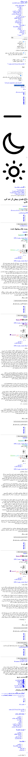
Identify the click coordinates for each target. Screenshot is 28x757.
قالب (20, 8)
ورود (20, 80)
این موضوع (20, 46)
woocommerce (20, 696)
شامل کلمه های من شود (15, 54)
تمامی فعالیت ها (17, 26)
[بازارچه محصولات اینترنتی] (12, 104)
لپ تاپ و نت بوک (15, 210)
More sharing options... (22, 224)
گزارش (19, 256)
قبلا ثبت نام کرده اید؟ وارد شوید (16, 63)
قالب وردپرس (13, 693)
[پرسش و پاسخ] (12, 100)
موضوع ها (20, 43)
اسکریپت (19, 6)
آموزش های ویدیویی (16, 13)
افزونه (19, 9)
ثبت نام (22, 86)
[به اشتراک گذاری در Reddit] (23, 218)
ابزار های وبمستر (17, 12)
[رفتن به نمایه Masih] (25, 317)
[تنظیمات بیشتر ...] (23, 255)
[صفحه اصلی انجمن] (12, 97)
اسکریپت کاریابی (19, 695)
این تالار (21, 44)
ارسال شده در (20, 238)
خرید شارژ (21, 32)
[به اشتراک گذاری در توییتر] (23, 215)
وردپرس (2, 693)
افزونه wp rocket (6, 693)
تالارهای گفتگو (17, 18)
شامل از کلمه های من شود (14, 53)
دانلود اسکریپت (19, 680)
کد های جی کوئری (17, 11)
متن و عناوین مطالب (17, 59)
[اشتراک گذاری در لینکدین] (23, 219)
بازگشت (19, 716)
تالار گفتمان (20, 681)
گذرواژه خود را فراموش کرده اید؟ (13, 82)
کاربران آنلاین (18, 20)
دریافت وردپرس (19, 687)
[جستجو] (12, 37)
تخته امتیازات (18, 22)
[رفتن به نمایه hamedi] (25, 206)
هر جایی (21, 41)
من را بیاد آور (18, 77)
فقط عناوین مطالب (18, 61)
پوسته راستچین (7, 695)
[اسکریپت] (12, 98)
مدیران (19, 19)
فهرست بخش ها (20, 16)
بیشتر (19, 15)
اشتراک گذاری (22, 212)
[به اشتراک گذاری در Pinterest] (23, 220)
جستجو (19, 28)
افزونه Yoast (22, 695)
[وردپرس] (12, 101)
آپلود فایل (22, 30)
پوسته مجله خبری (15, 695)
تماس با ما (21, 704)
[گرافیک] (12, 102)
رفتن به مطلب (23, 1)
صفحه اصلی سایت (19, 5)
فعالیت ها (22, 25)
